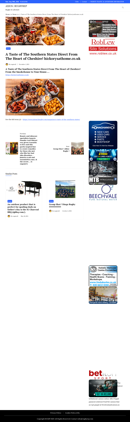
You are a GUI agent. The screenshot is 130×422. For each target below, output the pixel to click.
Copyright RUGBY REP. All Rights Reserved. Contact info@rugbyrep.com (65, 419)
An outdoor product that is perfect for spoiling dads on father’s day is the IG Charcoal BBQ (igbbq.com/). (23, 208)
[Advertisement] (103, 84)
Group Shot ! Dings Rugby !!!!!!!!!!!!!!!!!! (62, 205)
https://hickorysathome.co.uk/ (17, 75)
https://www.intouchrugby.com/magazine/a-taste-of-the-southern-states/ (51, 119)
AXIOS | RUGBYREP (16, 6)
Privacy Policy (55, 413)
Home (8, 48)
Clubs (77, 2)
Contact (84, 2)
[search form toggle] (122, 7)
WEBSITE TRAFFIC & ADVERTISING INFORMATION (107, 2)
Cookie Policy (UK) (72, 413)
